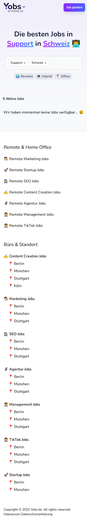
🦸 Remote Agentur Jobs (25, 203)
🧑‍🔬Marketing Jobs (19, 298)
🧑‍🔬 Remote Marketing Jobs (26, 158)
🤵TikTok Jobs (16, 439)
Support (18, 62)
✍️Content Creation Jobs (25, 256)
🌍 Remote (24, 76)
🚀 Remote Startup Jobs (24, 170)
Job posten (74, 7)
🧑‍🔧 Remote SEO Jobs (21, 181)
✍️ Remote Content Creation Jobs (32, 192)
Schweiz (39, 62)
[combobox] (64, 62)
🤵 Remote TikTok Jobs (23, 225)
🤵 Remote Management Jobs (29, 214)
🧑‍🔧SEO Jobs (14, 334)
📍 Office (63, 76)
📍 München (18, 271)
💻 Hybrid (44, 76)
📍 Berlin (16, 263)
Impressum (12, 514)
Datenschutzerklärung (36, 514)
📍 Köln (15, 285)
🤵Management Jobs (22, 404)
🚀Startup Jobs (17, 474)
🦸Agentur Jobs (18, 369)
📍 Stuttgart (18, 278)
